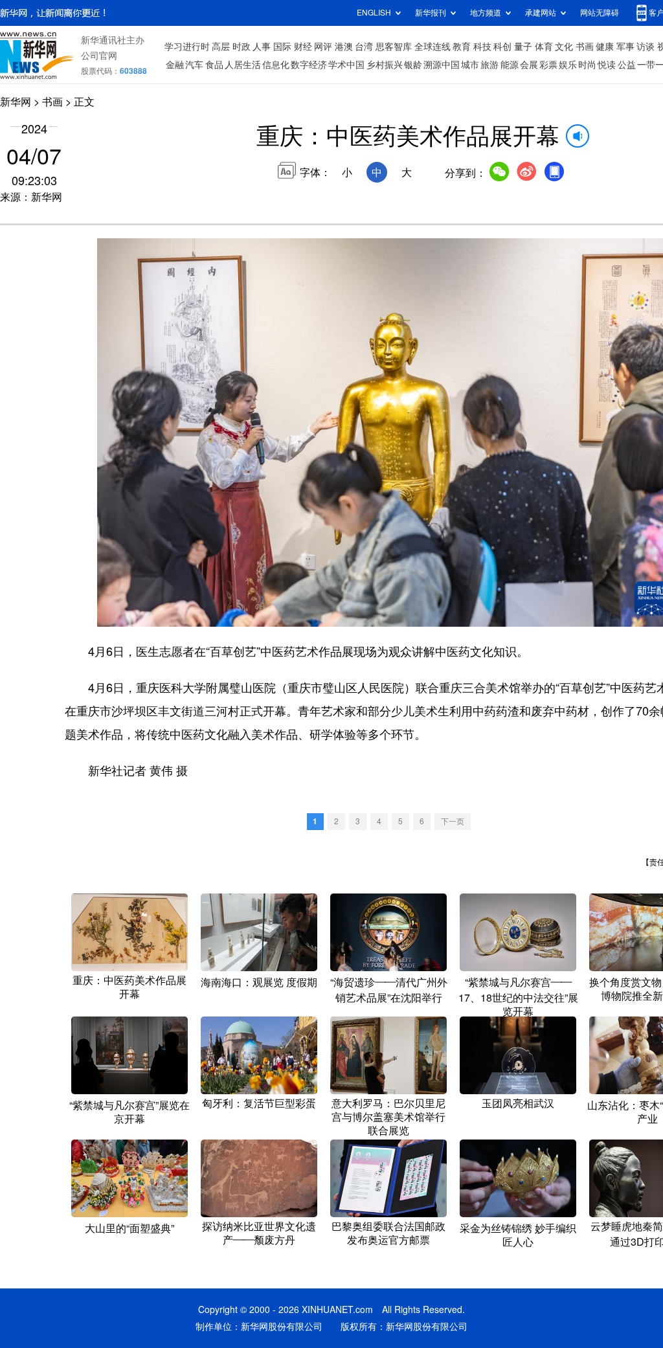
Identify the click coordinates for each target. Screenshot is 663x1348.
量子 (523, 46)
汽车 (194, 64)
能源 (509, 64)
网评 (323, 46)
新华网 (15, 101)
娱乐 (568, 64)
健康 (605, 46)
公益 (627, 64)
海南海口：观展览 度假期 (259, 982)
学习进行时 (187, 46)
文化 (564, 46)
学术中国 (346, 64)
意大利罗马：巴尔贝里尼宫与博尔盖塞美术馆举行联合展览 (388, 1117)
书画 (585, 46)
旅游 (489, 64)
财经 (303, 46)
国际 (282, 46)
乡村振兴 (384, 64)
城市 (470, 64)
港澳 (344, 46)
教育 (462, 46)
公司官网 (99, 55)
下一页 (452, 821)
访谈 (645, 46)
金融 (175, 64)
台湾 (364, 46)
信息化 (275, 64)
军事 (625, 46)
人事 (262, 46)
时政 (241, 46)
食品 (214, 64)
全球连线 (432, 46)
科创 (502, 46)
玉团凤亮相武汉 (518, 1103)
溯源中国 (441, 64)
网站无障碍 (599, 12)
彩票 (548, 64)
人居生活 (243, 64)
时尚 (587, 64)
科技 (482, 46)
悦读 (607, 64)
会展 (529, 64)
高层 (221, 46)
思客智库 (394, 46)
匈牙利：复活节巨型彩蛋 (259, 1103)
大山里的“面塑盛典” (129, 1228)
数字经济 (309, 64)
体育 (544, 46)
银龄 (413, 64)
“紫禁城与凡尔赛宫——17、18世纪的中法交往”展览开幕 (518, 997)
